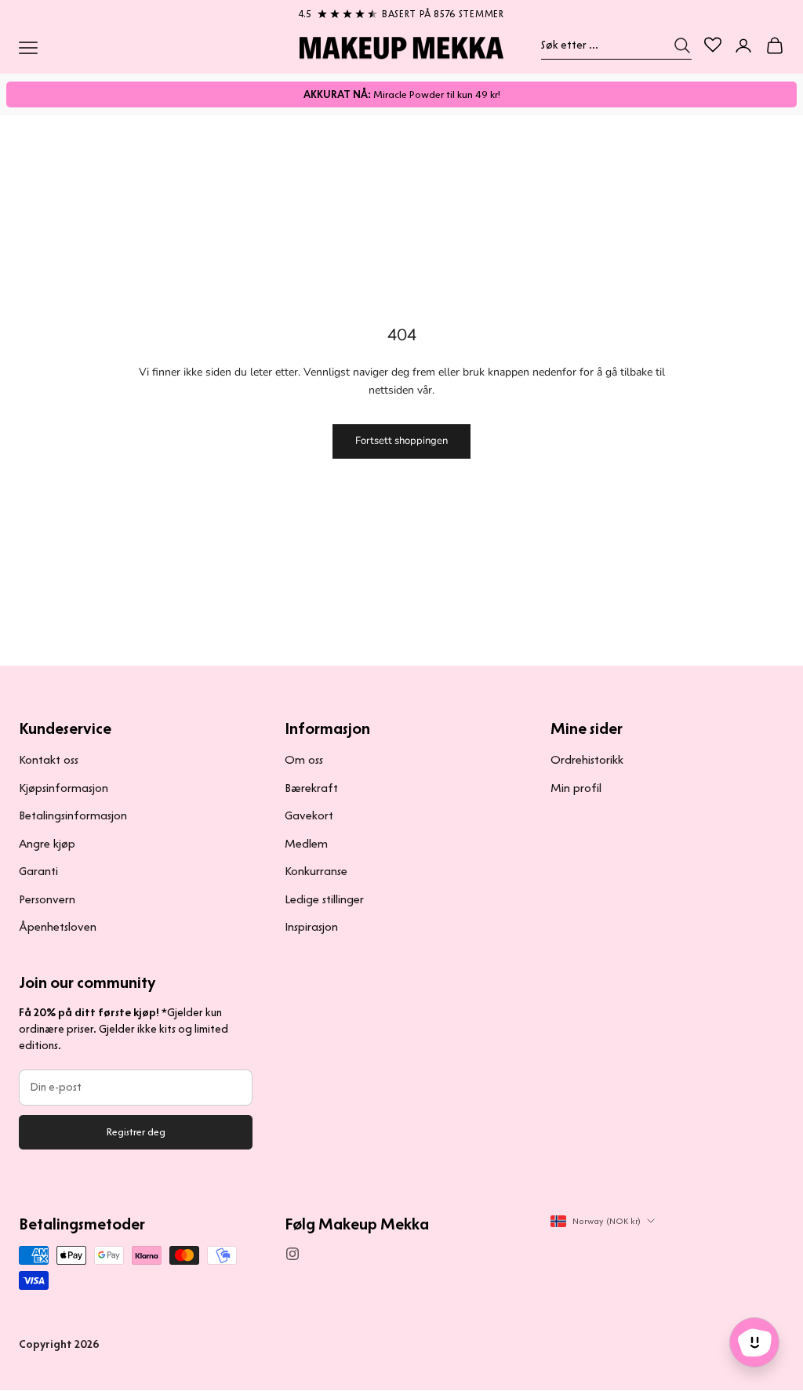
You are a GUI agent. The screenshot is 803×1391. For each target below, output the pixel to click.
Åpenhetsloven (57, 927)
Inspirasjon (311, 927)
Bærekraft (311, 788)
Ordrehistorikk (586, 760)
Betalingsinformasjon (73, 815)
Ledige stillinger (324, 899)
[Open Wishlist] (712, 44)
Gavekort (309, 815)
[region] (401, 11)
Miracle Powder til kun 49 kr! (401, 94)
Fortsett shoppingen (401, 441)
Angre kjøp (47, 844)
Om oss (304, 760)
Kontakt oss (48, 760)
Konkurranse (316, 871)
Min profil (575, 788)
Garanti (38, 871)
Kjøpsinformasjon (63, 788)
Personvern (47, 899)
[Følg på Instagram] (292, 1254)
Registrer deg (136, 1132)
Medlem (306, 844)
